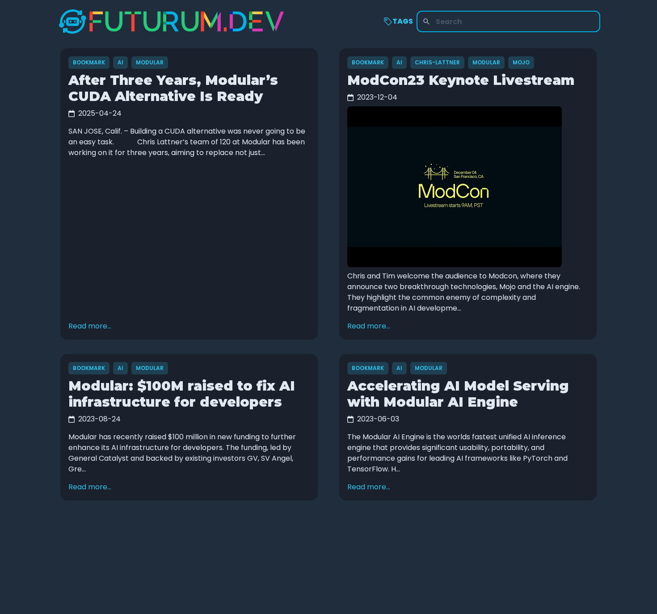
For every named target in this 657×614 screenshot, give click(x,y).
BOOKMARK (89, 62)
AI (120, 62)
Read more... (89, 326)
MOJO (521, 62)
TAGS (402, 21)
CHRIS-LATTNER (437, 62)
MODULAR (150, 62)
